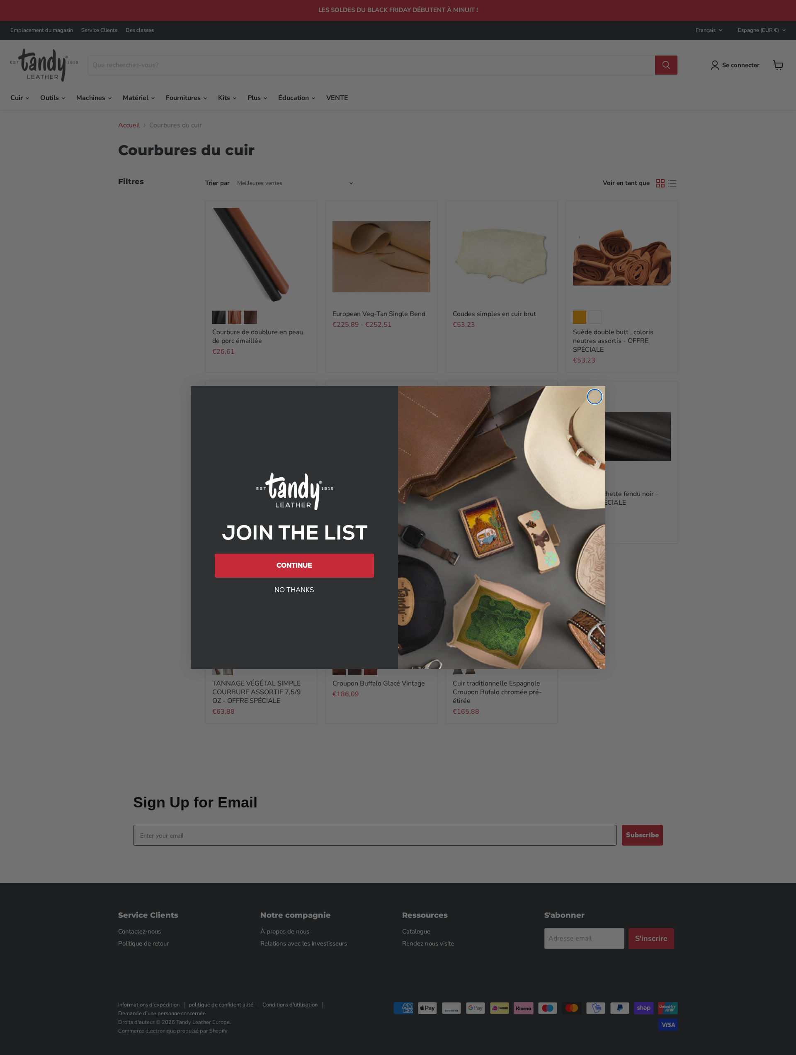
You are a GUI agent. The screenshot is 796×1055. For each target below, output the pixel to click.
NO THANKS (294, 590)
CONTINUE (294, 565)
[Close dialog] (594, 396)
